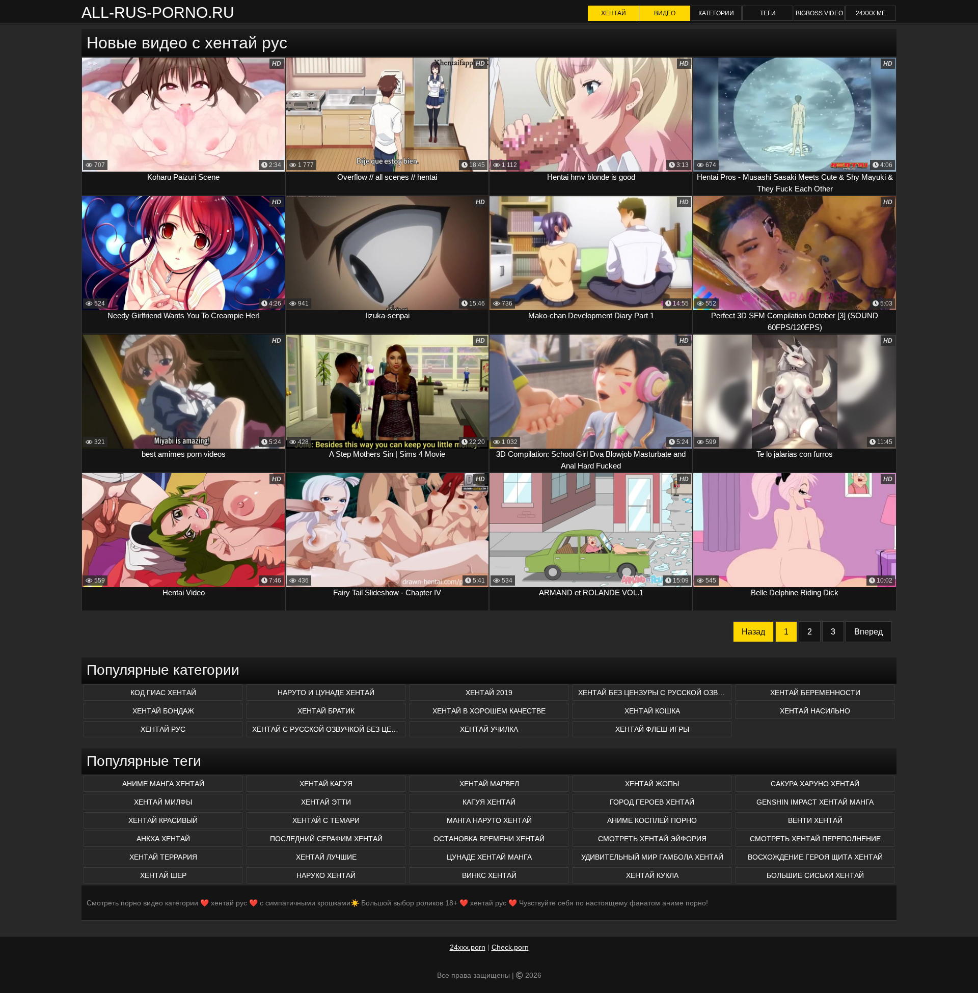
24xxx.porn (467, 947)
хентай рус (163, 729)
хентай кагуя (326, 784)
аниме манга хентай (163, 784)
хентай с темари (326, 820)
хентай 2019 (489, 692)
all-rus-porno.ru (158, 12)
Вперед (868, 631)
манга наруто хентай (489, 820)
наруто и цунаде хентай (326, 692)
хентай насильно (815, 711)
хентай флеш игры (652, 729)
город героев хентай (652, 802)
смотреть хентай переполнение (815, 839)
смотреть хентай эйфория (652, 839)
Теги (768, 13)
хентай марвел (489, 784)
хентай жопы (652, 784)
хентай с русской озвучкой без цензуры (328, 729)
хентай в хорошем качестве (489, 711)
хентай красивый (163, 820)
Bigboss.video (819, 13)
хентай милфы (163, 802)
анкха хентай (163, 839)
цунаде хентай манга (489, 857)
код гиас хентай (163, 692)
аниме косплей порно (652, 820)
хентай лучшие (326, 857)
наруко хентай (326, 875)
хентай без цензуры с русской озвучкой (654, 692)
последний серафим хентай (326, 839)
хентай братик (326, 711)
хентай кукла (652, 875)
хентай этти (326, 802)
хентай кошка (652, 711)
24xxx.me (871, 13)
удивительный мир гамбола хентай (652, 857)
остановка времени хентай (489, 839)
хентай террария (163, 857)
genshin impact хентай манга (815, 802)
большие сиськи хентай (815, 875)
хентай (613, 13)
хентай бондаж (163, 711)
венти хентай (815, 820)
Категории (716, 13)
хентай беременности (815, 692)
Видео (664, 13)
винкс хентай (489, 875)
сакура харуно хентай (815, 784)
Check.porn (510, 947)
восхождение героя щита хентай (815, 857)
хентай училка (489, 729)
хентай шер (163, 875)
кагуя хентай (489, 802)
